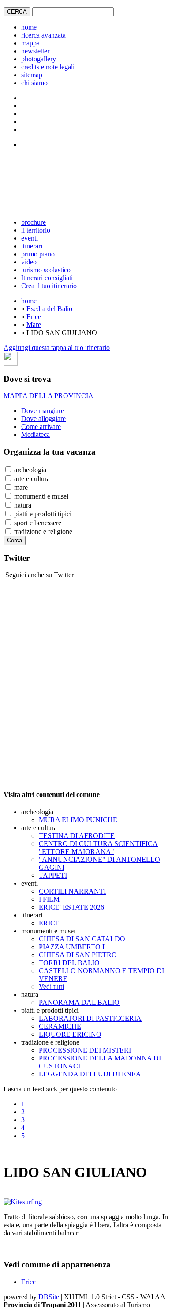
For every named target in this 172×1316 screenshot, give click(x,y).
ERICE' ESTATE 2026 (71, 907)
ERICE (49, 923)
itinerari (31, 246)
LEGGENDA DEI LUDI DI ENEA (90, 1074)
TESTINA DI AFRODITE (77, 835)
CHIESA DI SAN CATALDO (82, 939)
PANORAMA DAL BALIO (79, 1002)
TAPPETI (53, 875)
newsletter (35, 51)
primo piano (38, 254)
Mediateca (35, 434)
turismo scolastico (46, 270)
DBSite (48, 1297)
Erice (33, 316)
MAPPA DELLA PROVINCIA (48, 395)
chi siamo (34, 82)
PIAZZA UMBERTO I (72, 947)
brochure (33, 222)
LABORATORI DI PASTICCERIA (90, 1018)
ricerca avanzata (43, 35)
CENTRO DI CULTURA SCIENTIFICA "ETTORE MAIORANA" (98, 847)
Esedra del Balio (49, 308)
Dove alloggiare (43, 418)
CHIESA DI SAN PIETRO (78, 955)
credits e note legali (48, 67)
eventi (29, 238)
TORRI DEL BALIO (69, 962)
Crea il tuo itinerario (49, 286)
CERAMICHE (60, 1026)
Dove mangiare (42, 410)
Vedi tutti (51, 986)
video (29, 262)
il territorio (35, 230)
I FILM (49, 899)
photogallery (38, 59)
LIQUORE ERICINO (70, 1034)
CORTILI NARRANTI (72, 891)
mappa (30, 43)
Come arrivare (41, 426)
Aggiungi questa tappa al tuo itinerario (57, 347)
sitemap (31, 75)
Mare (33, 324)
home (29, 27)
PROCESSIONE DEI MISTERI (85, 1050)
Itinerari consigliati (47, 278)
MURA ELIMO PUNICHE (78, 819)
